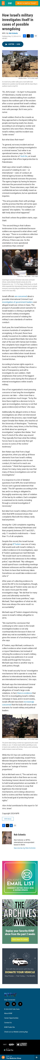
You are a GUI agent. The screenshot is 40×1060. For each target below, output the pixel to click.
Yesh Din (24, 156)
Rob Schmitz (13, 33)
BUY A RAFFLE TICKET (27, 3)
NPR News (7, 819)
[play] (3, 1057)
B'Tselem (17, 544)
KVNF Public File (9, 1027)
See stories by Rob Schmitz (25, 848)
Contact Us (8, 1022)
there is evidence (24, 693)
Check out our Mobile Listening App (16, 1032)
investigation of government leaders (17, 302)
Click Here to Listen (20, 939)
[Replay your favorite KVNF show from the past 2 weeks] (20, 912)
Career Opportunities (11, 1018)
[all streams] (37, 1057)
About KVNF (8, 1013)
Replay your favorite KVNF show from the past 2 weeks (20, 932)
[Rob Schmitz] (7, 837)
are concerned (21, 296)
